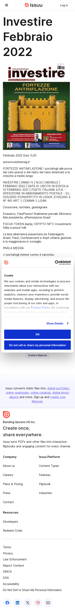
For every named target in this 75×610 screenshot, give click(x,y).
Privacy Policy (40, 307)
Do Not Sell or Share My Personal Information (32, 590)
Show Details (54, 323)
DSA (6, 578)
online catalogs (41, 392)
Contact (8, 502)
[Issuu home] (33, 5)
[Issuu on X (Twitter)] (27, 602)
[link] (64, 5)
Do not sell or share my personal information (37, 344)
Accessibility (11, 584)
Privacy (8, 553)
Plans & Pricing (13, 484)
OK (37, 334)
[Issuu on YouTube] (48, 602)
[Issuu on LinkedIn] (17, 602)
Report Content (13, 565)
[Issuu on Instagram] (37, 602)
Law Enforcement (15, 559)
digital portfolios (58, 388)
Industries (45, 493)
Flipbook (45, 484)
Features (44, 475)
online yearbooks (17, 392)
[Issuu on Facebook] (7, 602)
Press (6, 493)
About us (9, 466)
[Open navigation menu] (6, 5)
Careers (8, 475)
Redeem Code (12, 530)
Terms (7, 547)
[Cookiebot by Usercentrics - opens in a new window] (55, 262)
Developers (10, 521)
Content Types (49, 466)
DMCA (7, 571)
